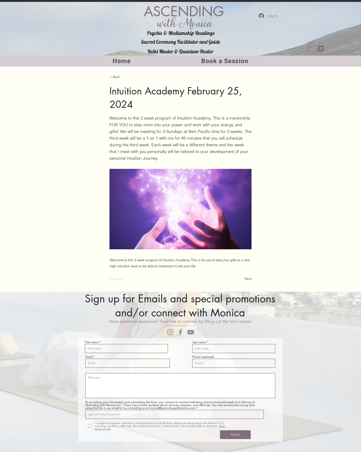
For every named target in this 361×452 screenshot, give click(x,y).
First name (92, 342)
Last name (199, 342)
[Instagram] (170, 332)
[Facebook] (180, 332)
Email (88, 356)
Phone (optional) (203, 356)
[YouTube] (191, 332)
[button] (320, 47)
